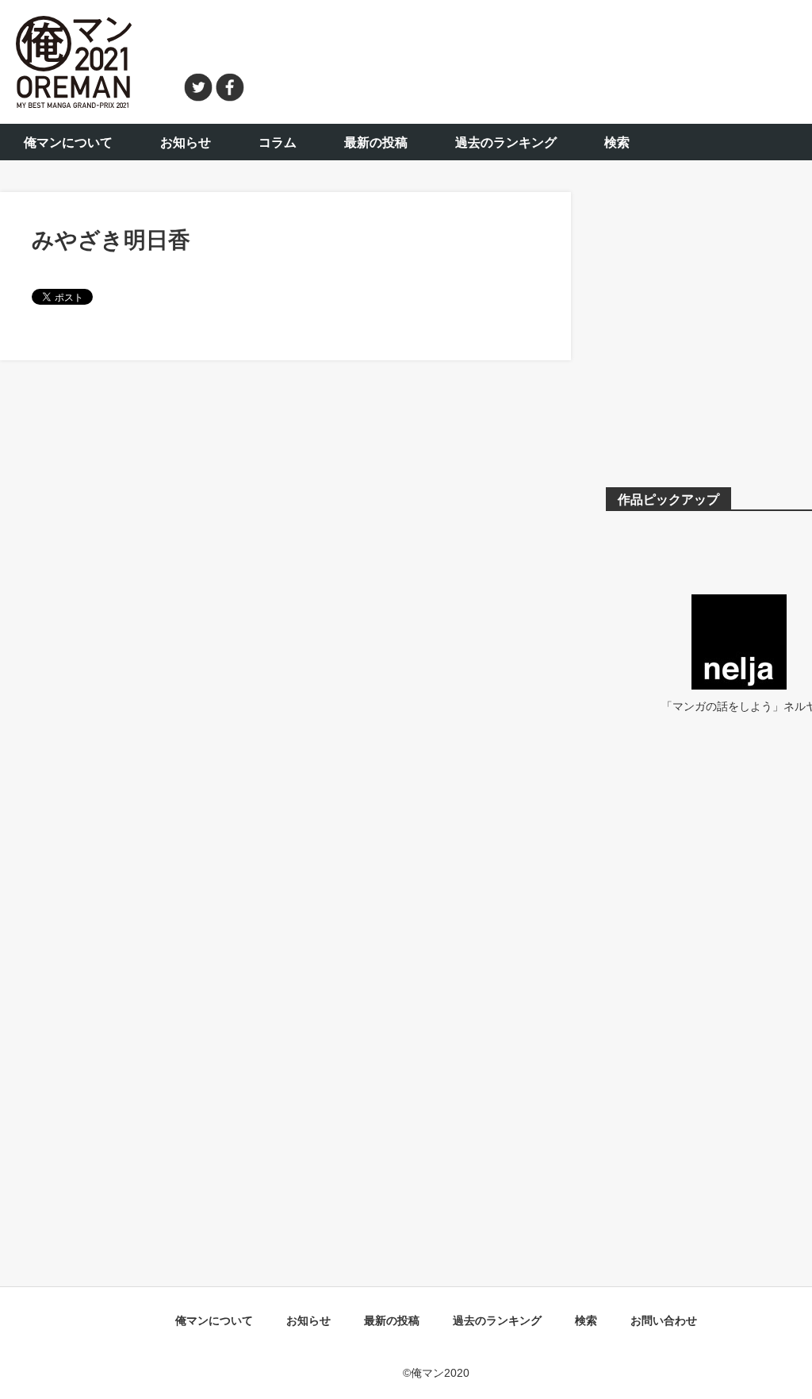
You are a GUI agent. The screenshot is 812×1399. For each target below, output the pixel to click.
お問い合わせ (663, 1320)
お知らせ (185, 142)
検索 (617, 142)
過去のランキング (506, 142)
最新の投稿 (376, 142)
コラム (278, 142)
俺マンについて (68, 142)
